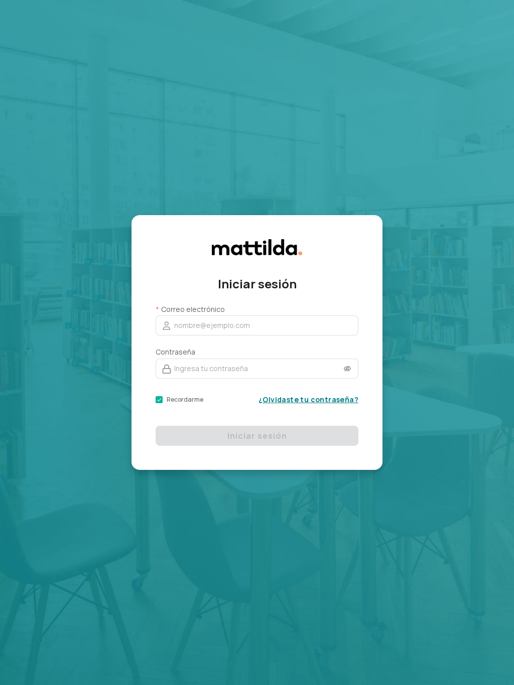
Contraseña (175, 352)
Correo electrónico (193, 309)
